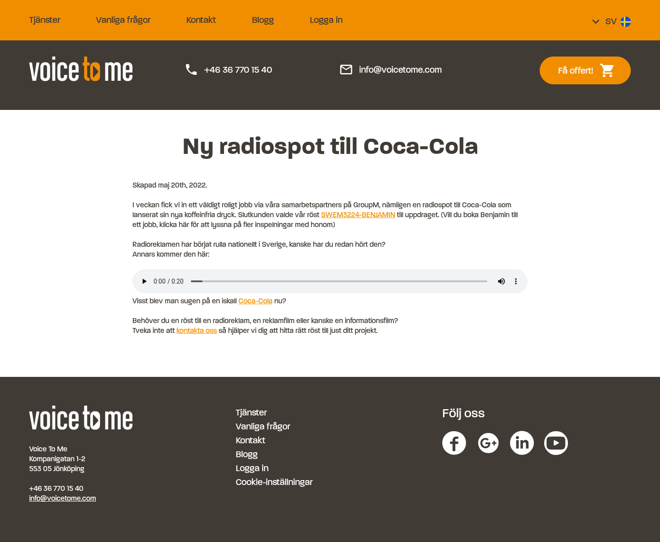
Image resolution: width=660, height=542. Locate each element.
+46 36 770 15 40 (228, 70)
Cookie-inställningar (274, 482)
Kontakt (201, 20)
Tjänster (44, 20)
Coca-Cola (255, 301)
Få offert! (591, 70)
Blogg (263, 20)
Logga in (326, 20)
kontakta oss (196, 330)
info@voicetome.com (390, 70)
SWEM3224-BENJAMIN (358, 214)
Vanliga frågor (123, 20)
